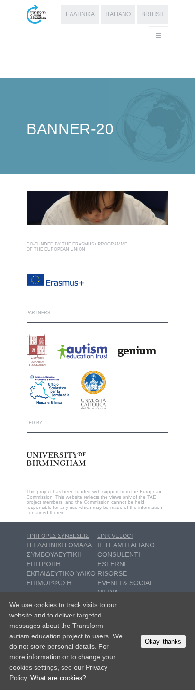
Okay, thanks (163, 641)
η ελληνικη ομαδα (59, 545)
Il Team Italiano (126, 545)
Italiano (118, 14)
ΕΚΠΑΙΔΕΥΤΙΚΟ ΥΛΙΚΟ (61, 573)
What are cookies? (58, 677)
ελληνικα (80, 14)
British (153, 14)
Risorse (112, 573)
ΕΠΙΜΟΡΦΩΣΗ (49, 583)
